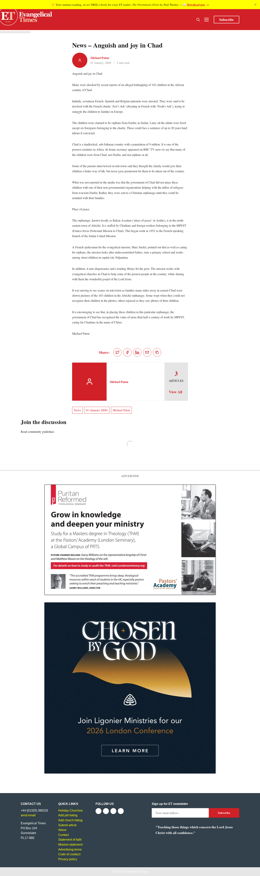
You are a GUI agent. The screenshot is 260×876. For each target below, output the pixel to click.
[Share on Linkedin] (137, 352)
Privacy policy (67, 859)
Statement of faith (70, 839)
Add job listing (67, 815)
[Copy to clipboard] (157, 352)
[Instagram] (113, 811)
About (62, 830)
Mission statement (70, 844)
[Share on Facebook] (127, 352)
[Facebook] (98, 811)
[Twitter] (106, 811)
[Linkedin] (121, 811)
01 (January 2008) (97, 410)
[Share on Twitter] (117, 352)
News (77, 410)
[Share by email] (147, 352)
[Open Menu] (206, 19)
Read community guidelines (37, 432)
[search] (198, 20)
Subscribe (226, 19)
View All (175, 392)
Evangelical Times (135, 871)
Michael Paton (99, 58)
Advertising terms (70, 849)
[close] (255, 5)
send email (28, 815)
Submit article (67, 825)
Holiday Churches (70, 810)
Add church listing (70, 820)
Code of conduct (69, 854)
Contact (63, 834)
